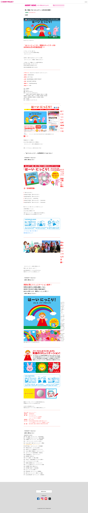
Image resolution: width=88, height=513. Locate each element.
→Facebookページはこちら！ (30, 157)
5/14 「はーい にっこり (28, 441)
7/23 (25, 439)
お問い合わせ (43, 491)
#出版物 (26, 15)
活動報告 (26, 12)
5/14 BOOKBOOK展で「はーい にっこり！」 (32, 444)
